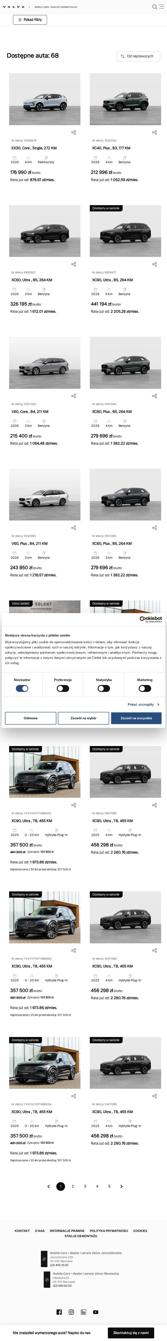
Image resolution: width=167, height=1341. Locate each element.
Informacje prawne (67, 1231)
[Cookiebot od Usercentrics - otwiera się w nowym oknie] (143, 619)
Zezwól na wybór (84, 718)
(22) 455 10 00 (59, 1265)
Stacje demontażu (81, 1236)
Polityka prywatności (109, 1231)
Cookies (140, 1231)
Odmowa (30, 718)
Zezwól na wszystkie (136, 718)
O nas (40, 1231)
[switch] (63, 688)
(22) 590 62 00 (62, 1286)
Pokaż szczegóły (141, 704)
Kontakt (22, 1231)
